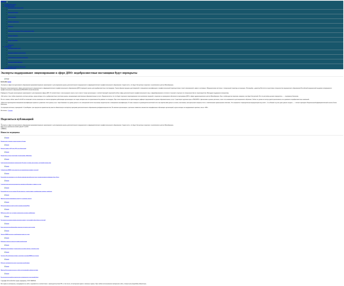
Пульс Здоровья (12, 40)
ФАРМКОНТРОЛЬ (10, 68)
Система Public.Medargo (15, 62)
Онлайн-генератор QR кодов (17, 67)
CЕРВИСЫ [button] (7, 46)
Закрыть (3, 128)
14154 (9, 82)
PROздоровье (12, 17)
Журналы (11, 45)
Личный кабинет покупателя (17, 53)
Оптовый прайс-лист (14, 48)
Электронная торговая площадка (18, 57)
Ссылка (10, 110)
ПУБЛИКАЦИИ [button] (9, 6)
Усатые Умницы (13, 35)
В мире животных (13, 21)
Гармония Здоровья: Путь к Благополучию (21, 31)
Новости (10, 26)
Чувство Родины (13, 12)
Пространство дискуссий (15, 7)
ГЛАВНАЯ (10, 4)
